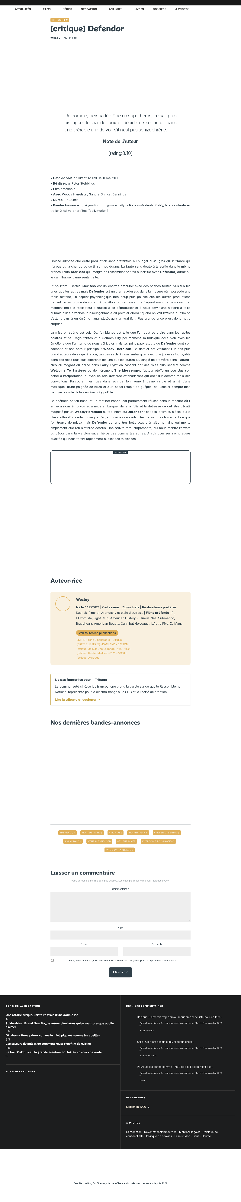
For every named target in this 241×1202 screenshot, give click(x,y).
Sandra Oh (74, 841)
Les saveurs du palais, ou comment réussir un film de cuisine (48, 1044)
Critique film (59, 20)
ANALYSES (115, 9)
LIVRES (139, 9)
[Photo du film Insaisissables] (63, 467)
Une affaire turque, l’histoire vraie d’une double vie (42, 1015)
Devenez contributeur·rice (160, 1131)
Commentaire (120, 889)
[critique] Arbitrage (88, 657)
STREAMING (89, 9)
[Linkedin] (210, 2)
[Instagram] (198, 2)
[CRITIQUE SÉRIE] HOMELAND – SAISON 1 (103, 644)
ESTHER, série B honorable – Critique (99, 639)
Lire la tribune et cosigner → (77, 699)
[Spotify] (227, 2)
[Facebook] (187, 2)
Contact (206, 1136)
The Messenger (100, 841)
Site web (157, 944)
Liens (196, 1136)
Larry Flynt (139, 832)
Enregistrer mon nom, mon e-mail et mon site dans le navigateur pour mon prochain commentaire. (123, 960)
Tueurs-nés (127, 841)
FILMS (47, 9)
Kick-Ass (116, 832)
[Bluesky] (215, 2)
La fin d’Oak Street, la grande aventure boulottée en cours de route (54, 1052)
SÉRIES (67, 9)
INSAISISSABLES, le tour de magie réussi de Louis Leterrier (129, 467)
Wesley (55, 38)
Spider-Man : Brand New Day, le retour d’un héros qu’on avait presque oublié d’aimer (60, 1025)
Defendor (68, 832)
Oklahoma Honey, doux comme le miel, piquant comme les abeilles (53, 1035)
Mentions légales (189, 1131)
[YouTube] (204, 2)
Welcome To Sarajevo (159, 841)
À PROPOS (182, 9)
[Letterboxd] (221, 2)
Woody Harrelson (120, 849)
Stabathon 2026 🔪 (138, 1106)
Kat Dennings (92, 832)
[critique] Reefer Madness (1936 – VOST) (102, 653)
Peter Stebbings (167, 832)
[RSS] (232, 2)
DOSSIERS (159, 9)
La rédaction (134, 1131)
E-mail (84, 944)
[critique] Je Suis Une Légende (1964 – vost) (104, 648)
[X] (193, 2)
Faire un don (182, 1136)
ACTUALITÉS (23, 9)
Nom (120, 927)
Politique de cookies (159, 1136)
